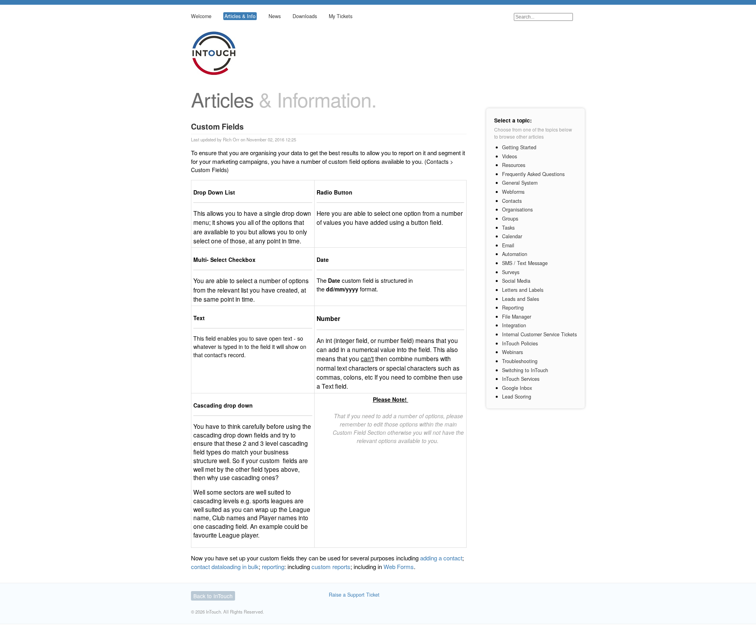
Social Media (516, 280)
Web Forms (399, 566)
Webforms (513, 191)
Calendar (512, 236)
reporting (273, 566)
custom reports (330, 566)
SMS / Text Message (525, 263)
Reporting (513, 307)
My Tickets (340, 16)
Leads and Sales (520, 298)
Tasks (508, 227)
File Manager (516, 316)
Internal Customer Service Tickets (539, 334)
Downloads (305, 16)
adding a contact (441, 558)
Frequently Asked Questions (533, 174)
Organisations (517, 209)
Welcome (201, 16)
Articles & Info (240, 16)
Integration (514, 325)
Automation (514, 254)
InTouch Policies (520, 343)
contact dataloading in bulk (225, 566)
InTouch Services (520, 378)
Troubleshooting (519, 361)
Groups (510, 218)
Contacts (512, 200)
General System (519, 182)
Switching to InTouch (525, 370)
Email (508, 245)
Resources (513, 165)
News (275, 16)
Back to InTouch (213, 596)
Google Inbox (517, 387)
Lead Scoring (516, 396)
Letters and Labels (522, 289)
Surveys (510, 272)
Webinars (512, 352)
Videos (509, 156)
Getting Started (519, 147)
